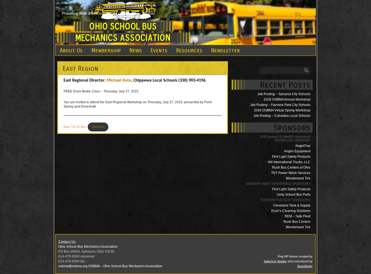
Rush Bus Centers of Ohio (291, 167)
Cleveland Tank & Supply (291, 205)
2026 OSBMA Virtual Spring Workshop (282, 110)
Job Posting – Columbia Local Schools (281, 116)
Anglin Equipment (297, 151)
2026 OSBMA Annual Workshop (287, 99)
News (135, 50)
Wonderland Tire (298, 178)
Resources (189, 50)
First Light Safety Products (291, 157)
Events (158, 50)
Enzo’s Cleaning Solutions (290, 211)
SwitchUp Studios (275, 261)
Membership (106, 50)
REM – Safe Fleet (297, 216)
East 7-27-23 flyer (75, 126)
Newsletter (225, 50)
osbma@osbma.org (72, 266)
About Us (71, 50)
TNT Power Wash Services (290, 173)
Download (98, 126)
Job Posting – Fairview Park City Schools (280, 105)
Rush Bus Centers (297, 222)
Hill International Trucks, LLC (289, 162)
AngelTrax (302, 146)
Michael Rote (119, 80)
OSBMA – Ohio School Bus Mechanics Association (125, 266)
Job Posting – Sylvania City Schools (283, 94)
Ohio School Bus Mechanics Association (88, 247)
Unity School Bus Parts (293, 194)
